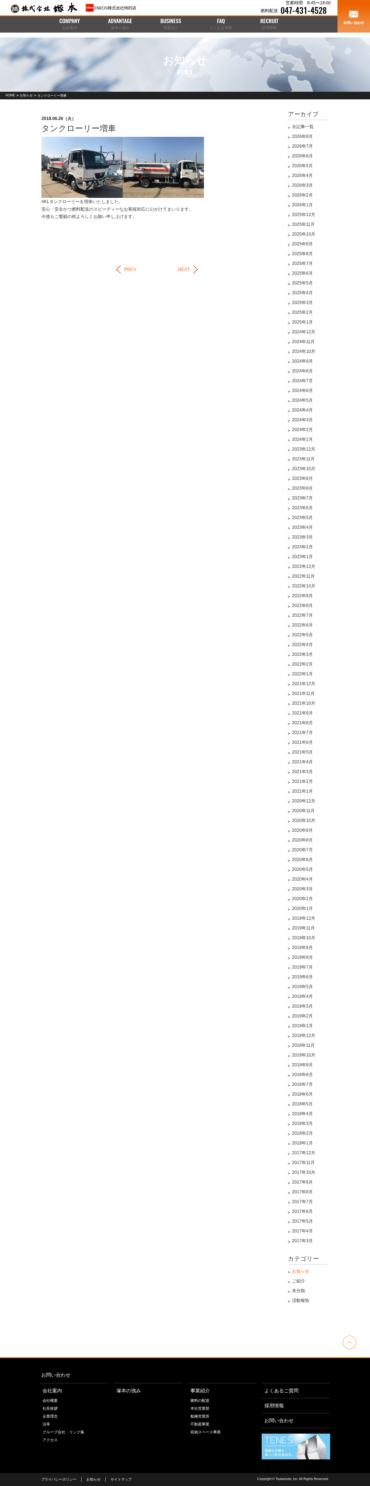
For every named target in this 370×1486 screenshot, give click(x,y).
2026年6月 (302, 156)
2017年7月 (302, 1201)
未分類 (298, 1290)
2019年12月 (303, 918)
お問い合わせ (55, 1375)
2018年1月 (302, 1143)
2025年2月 (302, 312)
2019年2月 (302, 1016)
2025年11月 (303, 224)
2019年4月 (302, 996)
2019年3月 (302, 1006)
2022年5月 (302, 635)
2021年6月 (302, 742)
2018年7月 (302, 1084)
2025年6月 (302, 273)
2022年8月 (302, 605)
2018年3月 (302, 1123)
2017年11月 (303, 1162)
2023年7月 (302, 498)
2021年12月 (303, 683)
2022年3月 (302, 654)
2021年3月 (302, 771)
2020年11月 (303, 810)
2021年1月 (302, 791)
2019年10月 (303, 937)
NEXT (184, 269)
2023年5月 (302, 517)
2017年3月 (302, 1240)
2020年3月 (302, 889)
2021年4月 (302, 762)
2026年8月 (302, 136)
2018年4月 (302, 1113)
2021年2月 (302, 781)
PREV (130, 269)
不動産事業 (199, 1424)
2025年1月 (302, 322)
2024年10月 (303, 351)
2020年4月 (302, 879)
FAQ (220, 24)
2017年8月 (302, 1192)
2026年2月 (302, 195)
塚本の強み (128, 1390)
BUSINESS (170, 24)
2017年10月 (303, 1172)
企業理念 (50, 1416)
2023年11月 (303, 459)
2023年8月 (302, 488)
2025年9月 (302, 244)
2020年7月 (302, 850)
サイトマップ (121, 1479)
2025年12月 (303, 214)
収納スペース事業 (205, 1432)
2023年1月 (302, 556)
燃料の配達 (199, 1400)
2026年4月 (302, 175)
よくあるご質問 (281, 1390)
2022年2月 (302, 664)
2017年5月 (302, 1221)
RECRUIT (269, 24)
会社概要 (50, 1400)
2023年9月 (302, 478)
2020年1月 (302, 908)
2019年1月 (302, 1025)
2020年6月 (302, 859)
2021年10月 (303, 703)
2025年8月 (302, 253)
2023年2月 (302, 547)
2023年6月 (302, 507)
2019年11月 (303, 928)
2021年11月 (303, 693)
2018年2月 (302, 1133)
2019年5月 (302, 986)
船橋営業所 (199, 1416)
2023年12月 (303, 449)
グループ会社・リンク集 (63, 1432)
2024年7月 (302, 380)
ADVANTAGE (120, 24)
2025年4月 (302, 292)
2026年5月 (302, 165)
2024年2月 (302, 429)
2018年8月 (302, 1074)
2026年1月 (302, 205)
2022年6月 (302, 625)
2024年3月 (302, 420)
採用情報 (274, 1405)
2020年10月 (303, 820)
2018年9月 (302, 1065)
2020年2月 (302, 898)
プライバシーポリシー (58, 1479)
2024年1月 (302, 439)
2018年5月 (302, 1104)
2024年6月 (302, 390)
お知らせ (300, 1271)
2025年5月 (302, 283)
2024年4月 (302, 410)
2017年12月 (303, 1152)
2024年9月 (302, 361)
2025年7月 (302, 263)
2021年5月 (302, 752)
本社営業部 (199, 1408)
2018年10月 (303, 1055)
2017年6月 (302, 1211)
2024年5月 (302, 400)
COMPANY (69, 24)
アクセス (50, 1440)
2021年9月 (302, 713)
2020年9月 (302, 830)
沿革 (46, 1424)
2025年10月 (303, 234)
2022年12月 (303, 566)
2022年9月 (302, 595)
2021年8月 (302, 722)
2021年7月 (302, 732)
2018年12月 (303, 1035)
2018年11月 (303, 1045)
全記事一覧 (303, 126)
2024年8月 (302, 371)
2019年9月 (302, 947)
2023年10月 (303, 468)
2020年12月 (303, 801)
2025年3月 (302, 302)
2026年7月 (302, 146)
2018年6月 (302, 1094)
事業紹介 (200, 1390)
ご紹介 (298, 1281)
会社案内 (52, 1390)
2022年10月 (303, 586)
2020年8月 (302, 840)
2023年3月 (302, 537)
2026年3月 (302, 185)
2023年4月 (302, 527)
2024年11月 (303, 341)
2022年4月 (302, 644)
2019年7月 (302, 967)
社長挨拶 (50, 1408)
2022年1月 (302, 674)
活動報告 (300, 1300)
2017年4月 (302, 1231)
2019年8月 (302, 957)
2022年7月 (302, 615)
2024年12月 (303, 332)
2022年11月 (303, 576)
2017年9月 (302, 1182)
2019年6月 (302, 977)
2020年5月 (302, 869)
